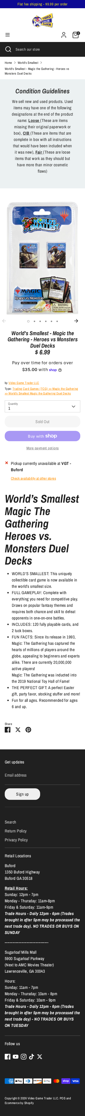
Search (10, 822)
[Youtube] (15, 1056)
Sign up (22, 794)
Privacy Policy (16, 840)
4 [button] (46, 321)
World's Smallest (28, 63)
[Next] (78, 321)
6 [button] (57, 321)
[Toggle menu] (7, 35)
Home (8, 63)
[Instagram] (23, 1056)
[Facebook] (7, 1056)
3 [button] (40, 321)
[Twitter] (39, 1056)
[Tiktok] (31, 1056)
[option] (42, 258)
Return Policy (16, 831)
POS (62, 1098)
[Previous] (6, 321)
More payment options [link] (42, 448)
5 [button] (51, 321)
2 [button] (34, 321)
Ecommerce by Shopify (19, 1103)
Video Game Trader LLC (23, 383)
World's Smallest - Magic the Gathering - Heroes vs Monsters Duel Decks (37, 71)
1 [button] (28, 321)
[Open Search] (8, 49)
